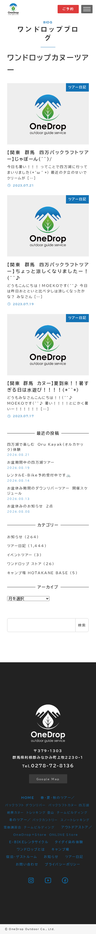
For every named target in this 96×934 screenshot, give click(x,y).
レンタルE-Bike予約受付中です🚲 (39, 475)
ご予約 (68, 9)
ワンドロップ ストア (24, 564)
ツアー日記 (16, 546)
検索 (82, 625)
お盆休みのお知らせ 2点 (30, 506)
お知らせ (15, 537)
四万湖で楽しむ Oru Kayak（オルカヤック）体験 (45, 447)
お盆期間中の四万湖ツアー (31, 462)
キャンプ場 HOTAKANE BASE (37, 573)
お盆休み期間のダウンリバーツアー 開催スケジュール (47, 490)
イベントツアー (19, 555)
